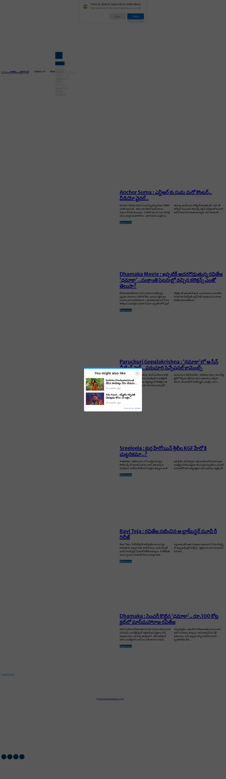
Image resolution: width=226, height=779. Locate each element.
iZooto (137, 408)
